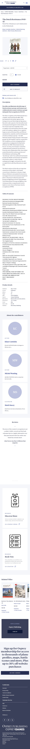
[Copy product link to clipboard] (15, 61)
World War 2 (21, 11)
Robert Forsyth (17, 603)
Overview (4, 688)
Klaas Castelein (11, 342)
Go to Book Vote (9, 566)
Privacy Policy (5, 690)
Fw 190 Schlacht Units (19, 601)
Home (2, 11)
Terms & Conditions (6, 692)
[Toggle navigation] (2, 2)
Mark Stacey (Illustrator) (14, 31)
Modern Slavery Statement (8, 695)
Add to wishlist (15, 89)
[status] (11, 75)
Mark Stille (4, 605)
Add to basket (14, 84)
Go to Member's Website (11, 524)
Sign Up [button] (15, 631)
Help (3, 703)
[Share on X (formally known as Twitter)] (8, 61)
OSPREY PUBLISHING (9, 11)
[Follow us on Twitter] (12, 720)
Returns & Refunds (6, 710)
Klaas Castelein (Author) (8, 29)
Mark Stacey (10, 405)
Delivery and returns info (9, 95)
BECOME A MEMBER (15, 673)
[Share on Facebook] (6, 61)
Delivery (4, 708)
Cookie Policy (5, 697)
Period (16, 11)
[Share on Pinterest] (11, 61)
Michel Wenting (11, 373)
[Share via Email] (13, 61)
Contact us (4, 705)
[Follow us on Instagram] (8, 720)
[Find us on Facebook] (4, 720)
